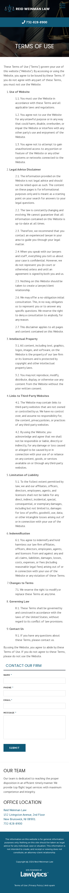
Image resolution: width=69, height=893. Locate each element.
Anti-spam (50, 885)
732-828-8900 (36, 22)
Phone (8, 687)
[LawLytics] (34, 873)
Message (9, 712)
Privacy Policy (36, 885)
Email (7, 700)
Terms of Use (20, 885)
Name (7, 674)
